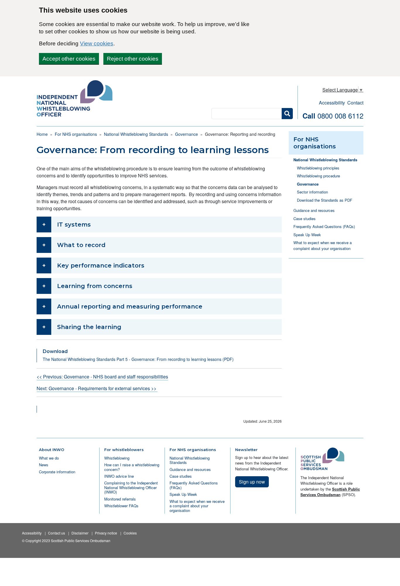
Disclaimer (79, 532)
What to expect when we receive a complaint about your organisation (322, 245)
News (43, 464)
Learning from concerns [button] (94, 285)
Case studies (304, 218)
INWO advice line (119, 476)
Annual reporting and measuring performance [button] (129, 306)
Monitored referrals (120, 499)
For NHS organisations (76, 134)
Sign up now (252, 481)
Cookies (130, 532)
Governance (186, 134)
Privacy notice (106, 532)
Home (42, 134)
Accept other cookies (68, 59)
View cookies (96, 43)
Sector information (312, 192)
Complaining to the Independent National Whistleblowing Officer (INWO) (131, 487)
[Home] (77, 99)
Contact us (56, 532)
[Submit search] (287, 113)
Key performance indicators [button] (100, 265)
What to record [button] (81, 245)
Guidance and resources (314, 210)
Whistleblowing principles (318, 168)
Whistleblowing (116, 458)
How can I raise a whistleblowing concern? (131, 467)
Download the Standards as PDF (324, 200)
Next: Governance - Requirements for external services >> (97, 388)
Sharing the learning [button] (89, 326)
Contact (355, 102)
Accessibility (332, 102)
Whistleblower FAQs (121, 505)
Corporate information (57, 471)
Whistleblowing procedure (318, 176)
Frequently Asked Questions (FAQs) (324, 226)
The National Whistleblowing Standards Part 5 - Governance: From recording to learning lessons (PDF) (138, 359)
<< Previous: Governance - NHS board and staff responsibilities (102, 376)
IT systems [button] (74, 224)
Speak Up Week (307, 234)
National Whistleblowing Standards (136, 134)
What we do (49, 458)
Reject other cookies (132, 59)
